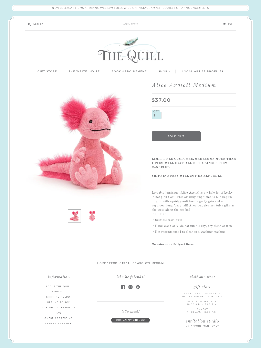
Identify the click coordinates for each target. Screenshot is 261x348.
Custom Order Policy (58, 307)
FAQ (58, 312)
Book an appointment (130, 320)
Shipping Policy (58, 297)
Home (101, 263)
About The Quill (58, 286)
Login (126, 24)
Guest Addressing (58, 318)
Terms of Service (58, 323)
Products (117, 263)
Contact (58, 291)
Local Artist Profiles (202, 71)
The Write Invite (84, 71)
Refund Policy (58, 302)
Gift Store (47, 71)
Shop (163, 71)
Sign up (134, 24)
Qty (156, 111)
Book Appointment (129, 71)
